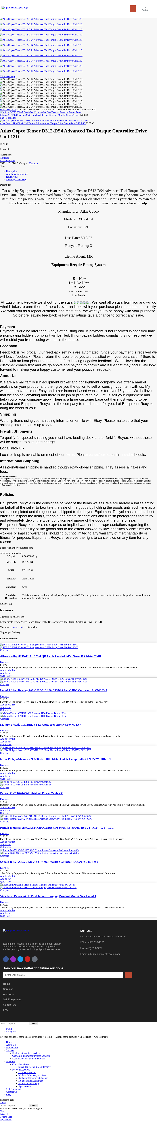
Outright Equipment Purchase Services (31, 1056)
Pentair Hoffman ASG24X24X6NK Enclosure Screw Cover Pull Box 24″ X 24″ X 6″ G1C (57, 827)
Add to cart (6, 155)
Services (8, 989)
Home (3, 109)
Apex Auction (25, 1086)
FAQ (5, 1010)
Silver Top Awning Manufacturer (34, 1067)
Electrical (11, 109)
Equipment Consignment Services (28, 1058)
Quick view (5, 675)
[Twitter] (20, 959)
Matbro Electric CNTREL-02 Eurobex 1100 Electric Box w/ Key (40, 724)
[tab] (81, 171)
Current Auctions (20, 1064)
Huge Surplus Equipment (30, 1080)
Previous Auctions (21, 1069)
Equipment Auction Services (26, 1053)
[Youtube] (27, 959)
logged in (17, 627)
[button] (133, 8)
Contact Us (9, 1004)
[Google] (35, 959)
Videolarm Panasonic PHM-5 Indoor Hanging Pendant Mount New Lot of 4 (48, 896)
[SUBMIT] (128, 975)
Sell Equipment (12, 999)
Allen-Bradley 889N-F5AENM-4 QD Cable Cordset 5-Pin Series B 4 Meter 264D (50, 656)
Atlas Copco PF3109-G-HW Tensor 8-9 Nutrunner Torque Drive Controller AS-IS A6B (43, 123)
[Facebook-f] (6, 959)
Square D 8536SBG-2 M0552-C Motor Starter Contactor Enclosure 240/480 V (49, 861)
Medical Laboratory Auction (32, 1075)
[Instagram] (13, 959)
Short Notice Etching (28, 1083)
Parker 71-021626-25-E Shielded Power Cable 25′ (31, 793)
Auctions (8, 994)
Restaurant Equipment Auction (33, 1078)
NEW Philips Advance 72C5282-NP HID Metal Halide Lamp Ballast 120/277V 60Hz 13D (56, 759)
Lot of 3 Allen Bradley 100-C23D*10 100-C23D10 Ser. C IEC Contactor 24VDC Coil (53, 690)
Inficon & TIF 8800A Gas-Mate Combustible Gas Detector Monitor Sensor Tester (40, 115)
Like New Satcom (27, 1072)
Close (3, 1102)
